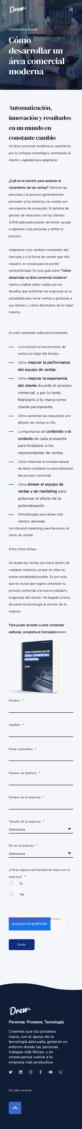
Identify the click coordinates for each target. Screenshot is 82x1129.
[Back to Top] (15, 1108)
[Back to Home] (17, 9)
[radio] (41, 885)
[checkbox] (41, 891)
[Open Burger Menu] (71, 9)
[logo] (20, 1010)
